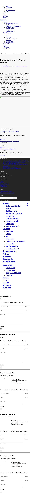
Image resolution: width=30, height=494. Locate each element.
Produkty (6, 229)
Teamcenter (10, 239)
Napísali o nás (3, 185)
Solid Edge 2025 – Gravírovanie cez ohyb (12, 168)
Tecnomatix (10, 244)
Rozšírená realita (12, 246)
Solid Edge (9, 231)
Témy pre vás (8, 259)
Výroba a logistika (15, 131)
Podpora (6, 254)
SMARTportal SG (12, 249)
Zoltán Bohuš (3, 139)
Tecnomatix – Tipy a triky (21, 66)
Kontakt (2, 182)
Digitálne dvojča (11, 211)
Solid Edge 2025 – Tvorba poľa (10, 167)
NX (7, 236)
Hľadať (26, 53)
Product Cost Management (15, 241)
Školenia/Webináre (9, 251)
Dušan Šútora (6, 66)
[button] (0, 291)
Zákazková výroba (12, 221)
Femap (8, 234)
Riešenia (6, 203)
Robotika (2, 149)
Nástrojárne (10, 224)
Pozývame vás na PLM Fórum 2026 (11, 163)
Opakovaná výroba (12, 219)
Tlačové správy (3, 186)
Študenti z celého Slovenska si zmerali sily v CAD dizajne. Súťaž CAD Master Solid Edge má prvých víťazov (16, 161)
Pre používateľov (9, 262)
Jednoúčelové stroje (13, 226)
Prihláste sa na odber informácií (7, 193)
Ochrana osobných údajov (6, 191)
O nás (1, 181)
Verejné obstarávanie (4, 183)
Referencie (7, 256)
